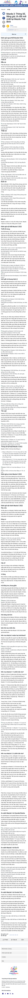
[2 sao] (12, 935)
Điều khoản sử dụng (6, 948)
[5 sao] (17, 935)
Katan (11, 25)
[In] (3, 26)
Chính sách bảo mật (6, 953)
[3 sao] (13, 935)
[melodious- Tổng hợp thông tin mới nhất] (7, 2)
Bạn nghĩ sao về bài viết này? (4, 934)
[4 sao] (15, 935)
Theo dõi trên (10, 29)
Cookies (4, 957)
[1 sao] (10, 935)
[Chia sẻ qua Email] (3, 22)
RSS (3, 961)
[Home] (3, 13)
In (23, 939)
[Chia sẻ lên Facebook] (3, 18)
